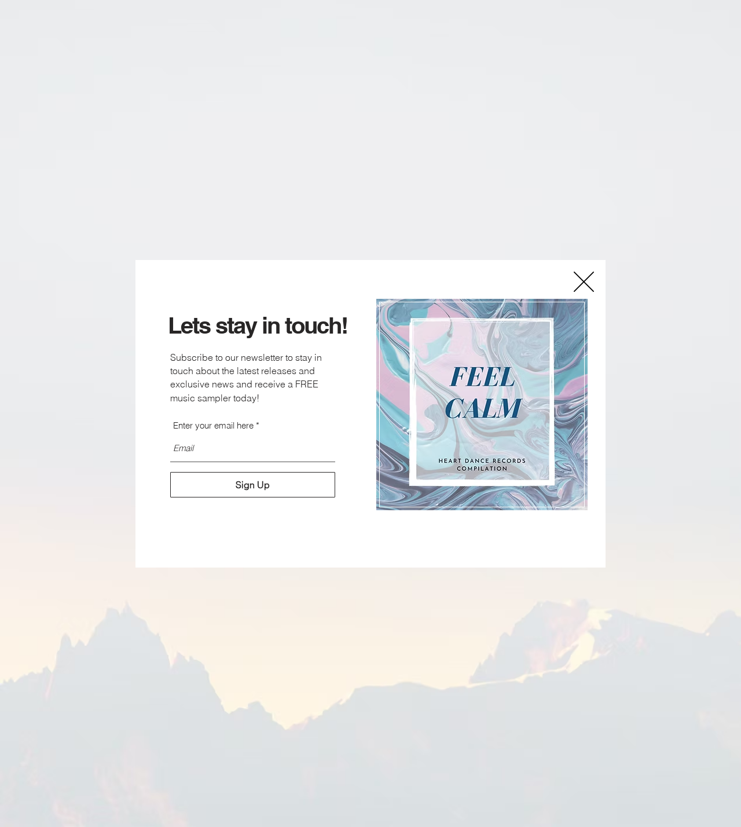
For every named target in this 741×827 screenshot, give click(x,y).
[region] (482, 405)
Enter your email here (213, 425)
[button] (584, 282)
